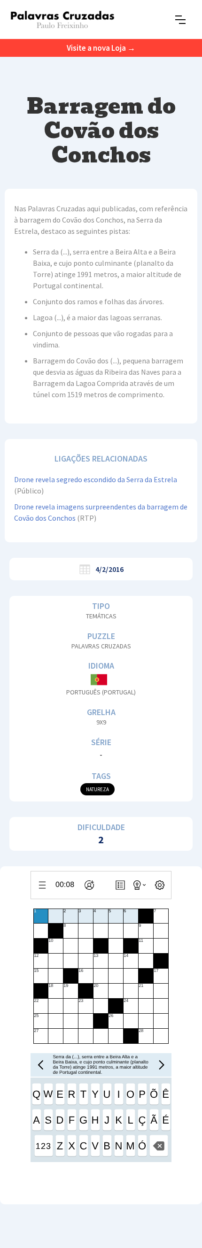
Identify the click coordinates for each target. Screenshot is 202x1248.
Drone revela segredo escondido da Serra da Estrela (95, 479)
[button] (180, 20)
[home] (62, 19)
